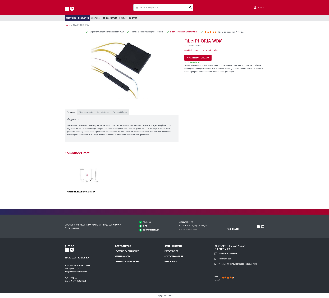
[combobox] (163, 7)
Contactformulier (173, 256)
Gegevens (71, 112)
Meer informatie (86, 112)
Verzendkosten (122, 256)
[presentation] (83, 18)
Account (260, 7)
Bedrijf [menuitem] (122, 18)
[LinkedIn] (262, 226)
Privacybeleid (171, 251)
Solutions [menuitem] (71, 18)
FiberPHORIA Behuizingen (81, 191)
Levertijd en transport (127, 251)
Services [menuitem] (95, 18)
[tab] (71, 112)
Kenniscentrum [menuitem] (109, 18)
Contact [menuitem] (133, 18)
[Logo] (88, 249)
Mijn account (171, 261)
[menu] (164, 18)
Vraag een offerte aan (197, 58)
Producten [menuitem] (83, 18)
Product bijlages (120, 112)
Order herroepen (173, 246)
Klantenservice (123, 246)
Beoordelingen (103, 112)
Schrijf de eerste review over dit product (201, 50)
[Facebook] (258, 226)
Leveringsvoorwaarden (127, 261)
